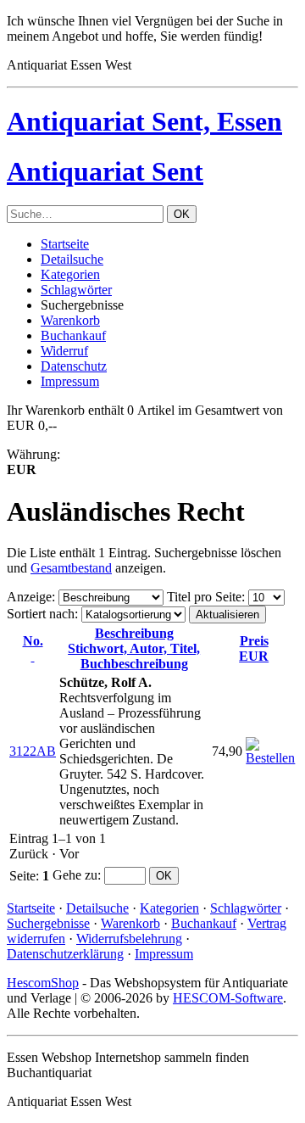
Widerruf (64, 351)
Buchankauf (73, 335)
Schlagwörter (76, 289)
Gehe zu (75, 875)
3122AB (32, 751)
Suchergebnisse (48, 923)
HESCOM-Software (228, 998)
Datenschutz (74, 366)
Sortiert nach (41, 613)
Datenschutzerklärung (65, 954)
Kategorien (70, 274)
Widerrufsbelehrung (129, 938)
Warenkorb (70, 320)
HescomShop (43, 982)
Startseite (65, 244)
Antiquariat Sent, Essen (144, 121)
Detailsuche (72, 259)
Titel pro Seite (204, 596)
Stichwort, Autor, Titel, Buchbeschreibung (134, 648)
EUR (254, 648)
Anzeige (29, 596)
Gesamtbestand (71, 568)
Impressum (70, 381)
